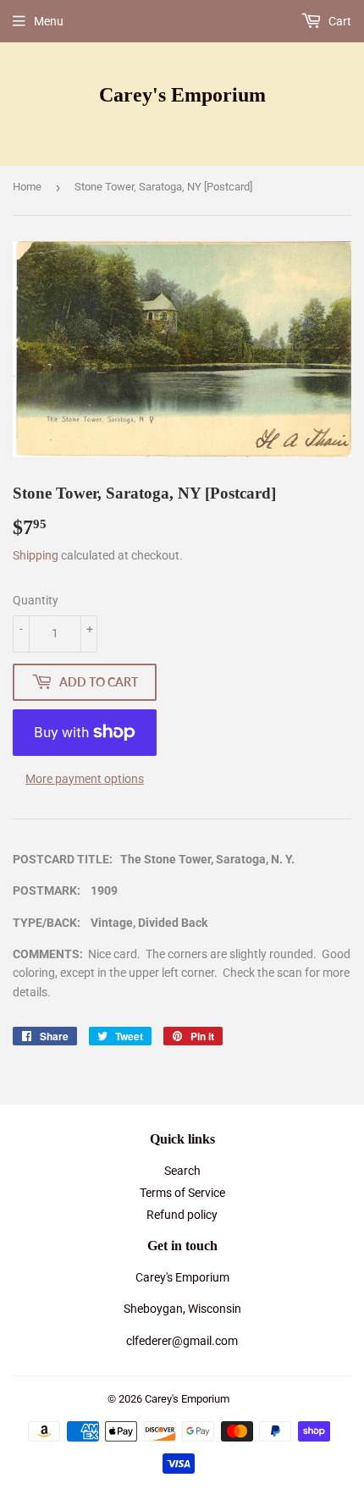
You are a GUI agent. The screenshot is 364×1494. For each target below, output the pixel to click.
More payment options (84, 779)
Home (27, 186)
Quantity (35, 600)
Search (182, 1170)
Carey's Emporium (182, 94)
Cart (338, 21)
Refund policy (182, 1214)
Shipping (35, 555)
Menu (48, 21)
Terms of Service (182, 1192)
